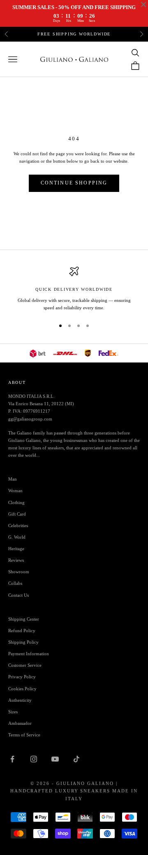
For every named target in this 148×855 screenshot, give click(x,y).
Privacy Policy (22, 676)
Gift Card (17, 514)
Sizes (13, 711)
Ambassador (20, 723)
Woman (15, 490)
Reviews (16, 560)
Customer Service (25, 665)
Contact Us (18, 595)
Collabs (15, 583)
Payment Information (28, 653)
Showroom (18, 571)
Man (12, 479)
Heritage (16, 548)
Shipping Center (23, 619)
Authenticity (20, 700)
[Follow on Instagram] (34, 759)
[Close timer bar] (143, 4)
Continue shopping (74, 183)
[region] (74, 288)
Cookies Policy (22, 688)
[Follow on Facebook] (12, 759)
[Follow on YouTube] (55, 759)
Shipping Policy (23, 642)
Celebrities (18, 525)
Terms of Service (24, 734)
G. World (16, 537)
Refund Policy (21, 630)
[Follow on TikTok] (76, 759)
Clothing (16, 502)
